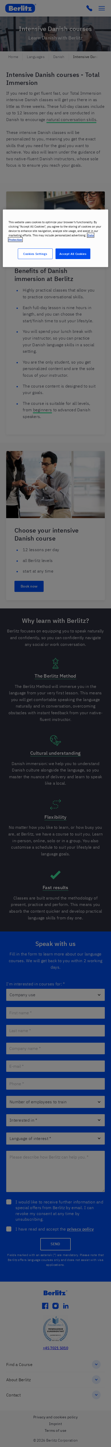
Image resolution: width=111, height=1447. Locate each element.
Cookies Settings (35, 253)
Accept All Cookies (72, 253)
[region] (55, 238)
